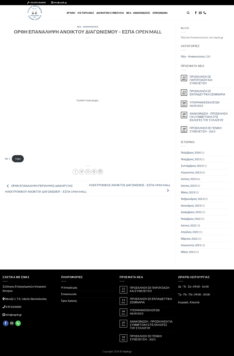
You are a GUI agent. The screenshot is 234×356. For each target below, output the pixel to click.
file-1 (7, 158)
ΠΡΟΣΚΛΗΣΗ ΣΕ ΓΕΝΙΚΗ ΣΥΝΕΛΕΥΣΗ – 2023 (206, 129)
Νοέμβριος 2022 (191, 218)
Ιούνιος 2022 (188, 225)
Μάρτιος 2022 (189, 238)
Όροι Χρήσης (69, 300)
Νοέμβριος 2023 (191, 159)
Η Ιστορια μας (86, 12)
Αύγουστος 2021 (191, 245)
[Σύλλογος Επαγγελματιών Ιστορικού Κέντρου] (44, 13)
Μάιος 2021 (188, 251)
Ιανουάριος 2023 (191, 205)
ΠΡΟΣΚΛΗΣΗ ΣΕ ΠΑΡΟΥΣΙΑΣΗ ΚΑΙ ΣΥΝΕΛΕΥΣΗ (201, 80)
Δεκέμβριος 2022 (191, 212)
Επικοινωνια (160, 12)
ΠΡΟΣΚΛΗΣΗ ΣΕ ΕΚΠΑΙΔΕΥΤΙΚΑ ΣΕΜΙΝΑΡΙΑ (207, 92)
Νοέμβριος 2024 (191, 152)
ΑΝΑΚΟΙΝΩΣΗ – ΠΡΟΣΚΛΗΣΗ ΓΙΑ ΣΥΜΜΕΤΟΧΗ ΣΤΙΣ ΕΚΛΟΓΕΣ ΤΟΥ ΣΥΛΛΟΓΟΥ (209, 117)
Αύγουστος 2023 (191, 172)
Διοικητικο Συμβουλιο (110, 12)
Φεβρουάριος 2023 (192, 198)
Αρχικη (70, 12)
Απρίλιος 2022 (190, 232)
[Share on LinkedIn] (100, 171)
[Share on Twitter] (81, 171)
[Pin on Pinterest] (94, 171)
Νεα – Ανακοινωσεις (138, 12)
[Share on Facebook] (75, 171)
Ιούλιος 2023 (188, 178)
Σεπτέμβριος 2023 (192, 165)
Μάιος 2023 (188, 192)
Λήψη (18, 158)
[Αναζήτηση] (188, 13)
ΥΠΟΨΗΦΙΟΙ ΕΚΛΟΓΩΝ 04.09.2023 (204, 104)
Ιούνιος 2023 (188, 185)
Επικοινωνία (68, 294)
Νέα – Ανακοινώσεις (193, 56)
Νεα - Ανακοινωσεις (87, 27)
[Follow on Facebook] (195, 12)
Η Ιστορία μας (69, 287)
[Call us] (204, 12)
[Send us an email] (200, 12)
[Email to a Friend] (88, 171)
